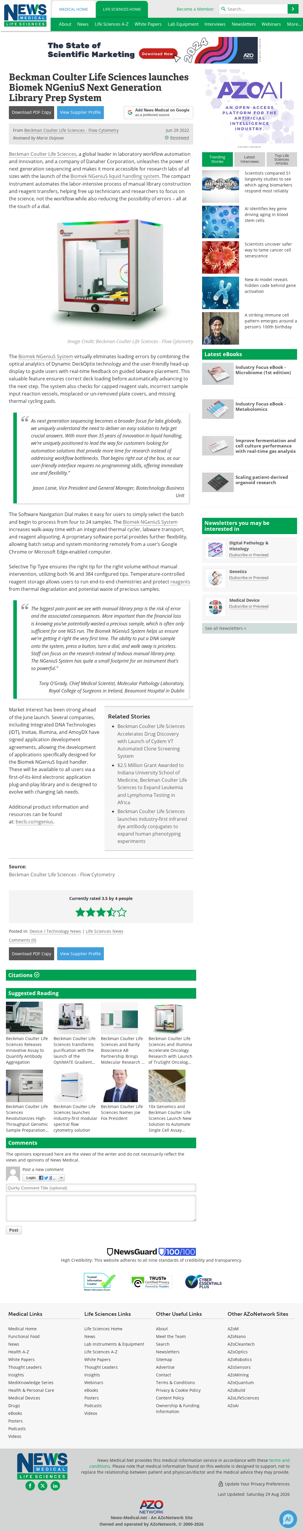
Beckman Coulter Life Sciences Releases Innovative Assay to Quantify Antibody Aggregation (27, 1050)
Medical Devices (24, 1398)
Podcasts (17, 1428)
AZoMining (238, 1375)
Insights (16, 1375)
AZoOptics (238, 1352)
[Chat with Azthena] (288, 1519)
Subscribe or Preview (249, 554)
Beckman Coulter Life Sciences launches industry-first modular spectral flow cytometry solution (75, 1118)
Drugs (14, 1405)
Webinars (93, 1382)
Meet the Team (171, 1336)
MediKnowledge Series (31, 1382)
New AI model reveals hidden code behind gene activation (270, 285)
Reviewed (179, 137)
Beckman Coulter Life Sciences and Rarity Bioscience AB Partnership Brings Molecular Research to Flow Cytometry (123, 1053)
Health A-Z (18, 1352)
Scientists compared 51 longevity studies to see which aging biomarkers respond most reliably (268, 182)
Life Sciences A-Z (100, 1352)
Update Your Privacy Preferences (257, 1484)
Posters (15, 1421)
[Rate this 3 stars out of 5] (101, 912)
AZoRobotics (240, 1359)
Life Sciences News (104, 931)
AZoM (233, 1328)
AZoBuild (236, 1390)
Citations (21, 975)
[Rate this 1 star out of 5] (80, 912)
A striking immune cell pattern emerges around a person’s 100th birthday (271, 321)
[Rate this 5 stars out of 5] (122, 912)
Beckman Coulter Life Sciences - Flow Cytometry (62, 874)
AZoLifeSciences (243, 1398)
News (13, 1344)
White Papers (21, 1359)
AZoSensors (239, 1367)
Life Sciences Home (122, 9)
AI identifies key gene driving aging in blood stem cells (266, 214)
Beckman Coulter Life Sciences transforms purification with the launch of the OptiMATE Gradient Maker (75, 1053)
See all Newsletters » (225, 628)
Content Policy (170, 1398)
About (162, 1328)
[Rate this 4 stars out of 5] (111, 912)
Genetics (238, 571)
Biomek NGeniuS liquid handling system (114, 176)
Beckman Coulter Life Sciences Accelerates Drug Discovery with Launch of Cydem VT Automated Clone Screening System (151, 741)
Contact (163, 1375)
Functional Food (24, 1336)
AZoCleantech (241, 1344)
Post (13, 1230)
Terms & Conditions (175, 1382)
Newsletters (168, 1352)
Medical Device (244, 600)
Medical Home (73, 9)
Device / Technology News (55, 931)
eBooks (15, 1413)
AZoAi (233, 1405)
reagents (180, 581)
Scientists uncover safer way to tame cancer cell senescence (268, 250)
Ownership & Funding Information (177, 1408)
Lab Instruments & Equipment (114, 1344)
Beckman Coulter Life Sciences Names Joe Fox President (122, 1112)
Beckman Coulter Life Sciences (42, 154)
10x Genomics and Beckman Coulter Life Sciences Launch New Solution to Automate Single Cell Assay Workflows (170, 1121)
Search (163, 1344)
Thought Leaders (25, 1367)
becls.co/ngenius (34, 821)
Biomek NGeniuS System (45, 356)
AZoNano (237, 1336)
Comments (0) (22, 940)
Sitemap (164, 1359)
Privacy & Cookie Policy (178, 1390)
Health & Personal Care (31, 1390)
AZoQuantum (241, 1382)
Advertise (165, 1367)
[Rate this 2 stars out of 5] (91, 912)
